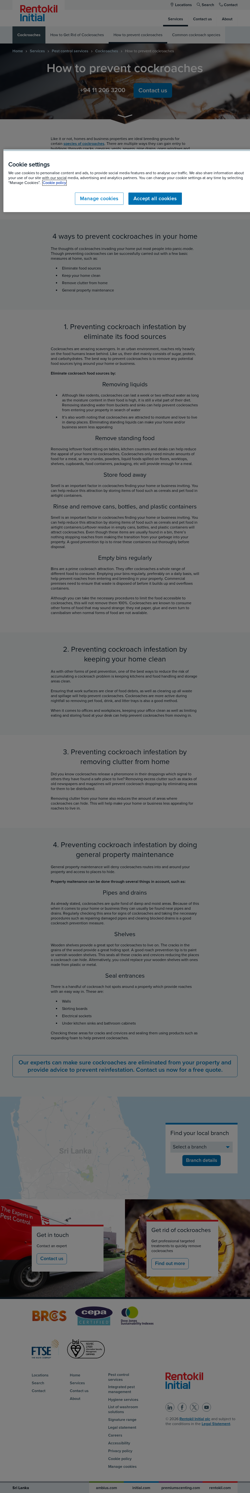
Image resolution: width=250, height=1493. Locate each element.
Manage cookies (99, 199)
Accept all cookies (155, 199)
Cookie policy (54, 182)
